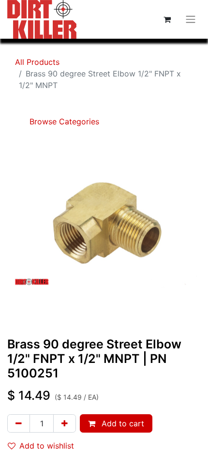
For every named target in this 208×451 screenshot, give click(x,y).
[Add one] (64, 423)
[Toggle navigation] (190, 19)
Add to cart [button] (121, 423)
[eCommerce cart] (167, 19)
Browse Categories (63, 121)
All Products (37, 62)
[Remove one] (18, 423)
